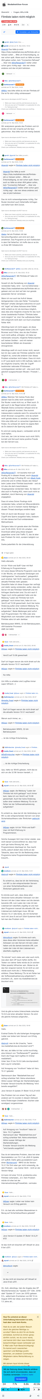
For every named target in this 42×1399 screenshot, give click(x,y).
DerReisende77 (9, 84)
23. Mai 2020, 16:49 (23, 1025)
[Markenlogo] (4, 4)
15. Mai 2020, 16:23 (22, 469)
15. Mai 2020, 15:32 (22, 272)
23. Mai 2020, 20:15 (24, 1260)
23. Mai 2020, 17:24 (29, 1120)
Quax (6, 558)
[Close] (38, 1317)
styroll (6, 785)
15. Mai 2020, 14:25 (16, 123)
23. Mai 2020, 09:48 (29, 751)
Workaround (11, 1162)
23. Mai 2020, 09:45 (29, 645)
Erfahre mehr (27, 1374)
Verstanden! (21, 1379)
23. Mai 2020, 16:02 (24, 932)
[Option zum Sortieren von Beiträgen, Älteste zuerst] (4, 32)
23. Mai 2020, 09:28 (23, 558)
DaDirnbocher (9, 697)
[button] (3, 1396)
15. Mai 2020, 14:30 (16, 162)
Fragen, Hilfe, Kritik (10, 21)
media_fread (8, 645)
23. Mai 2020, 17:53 (24, 1196)
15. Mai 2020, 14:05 (16, 87)
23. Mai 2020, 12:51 (26, 871)
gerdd (7, 42)
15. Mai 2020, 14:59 (16, 231)
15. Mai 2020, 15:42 (16, 394)
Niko (6, 81)
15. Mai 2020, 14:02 (23, 46)
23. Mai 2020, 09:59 (24, 785)
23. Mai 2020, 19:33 (26, 1226)
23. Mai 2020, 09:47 (29, 697)
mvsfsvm (7, 871)
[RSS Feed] (28, 25)
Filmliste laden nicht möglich (28, 165)
